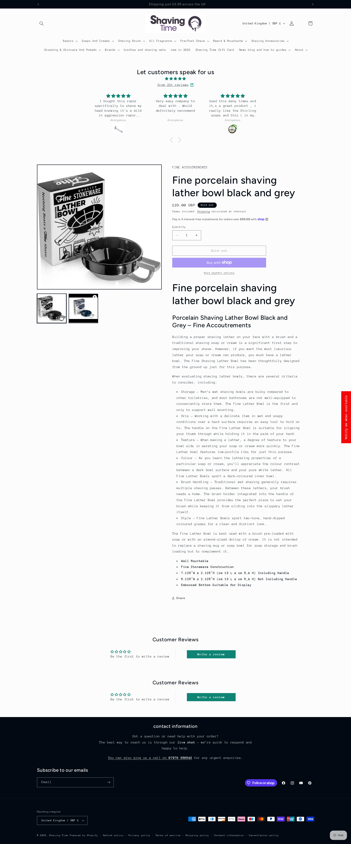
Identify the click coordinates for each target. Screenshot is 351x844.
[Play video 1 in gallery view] (83, 308)
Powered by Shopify (84, 835)
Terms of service (168, 835)
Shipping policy (197, 835)
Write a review (211, 654)
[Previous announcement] (38, 4)
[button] (41, 23)
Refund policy (113, 835)
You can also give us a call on (150, 758)
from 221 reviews (172, 85)
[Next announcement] (312, 4)
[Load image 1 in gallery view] (52, 308)
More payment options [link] (219, 272)
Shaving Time (58, 835)
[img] (175, 79)
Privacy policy (140, 835)
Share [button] (180, 597)
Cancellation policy (264, 835)
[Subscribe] (108, 782)
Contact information (229, 835)
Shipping (203, 211)
